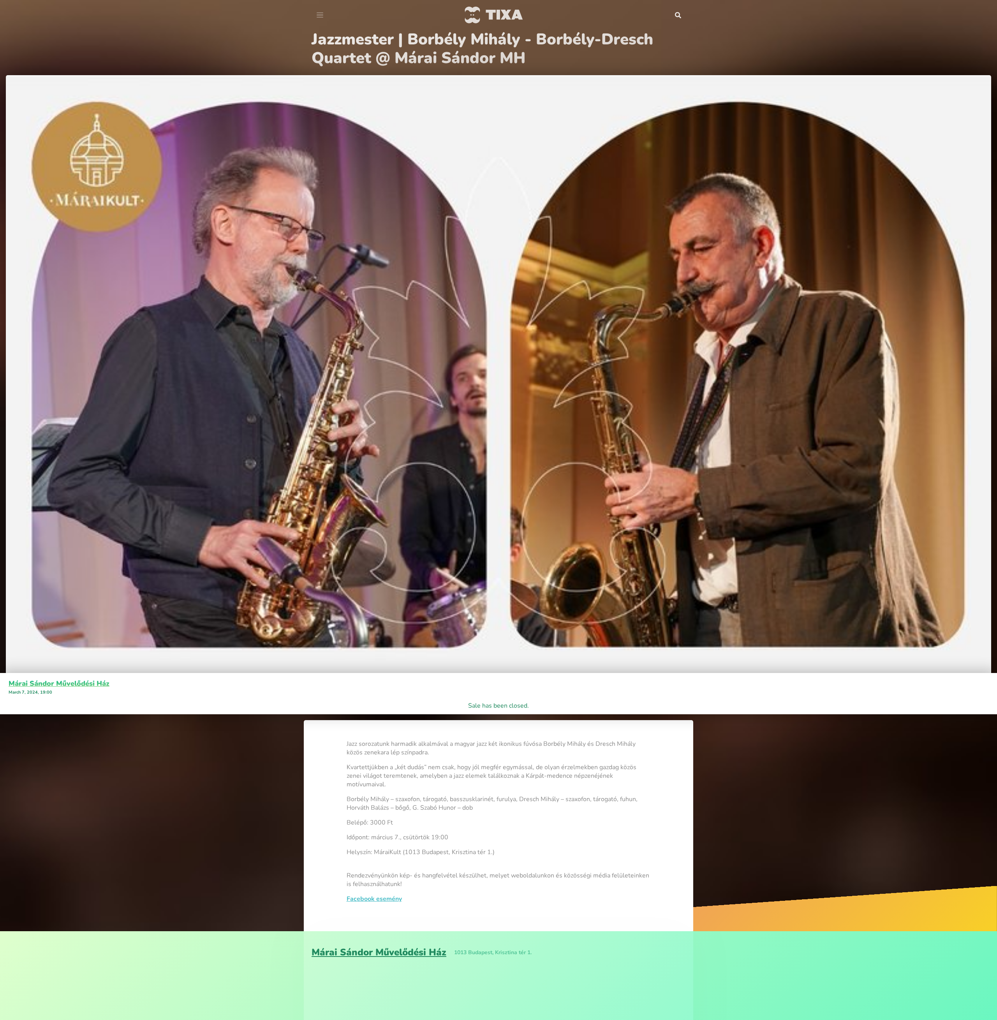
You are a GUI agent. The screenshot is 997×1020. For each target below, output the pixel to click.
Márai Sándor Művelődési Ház (59, 664)
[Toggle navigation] (320, 15)
